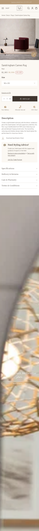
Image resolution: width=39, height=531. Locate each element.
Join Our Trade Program (15, 160)
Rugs (12, 15)
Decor (8, 15)
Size (3, 77)
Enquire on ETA (6, 93)
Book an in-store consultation (16, 153)
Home (3, 15)
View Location (17, 384)
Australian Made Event (11, 2)
